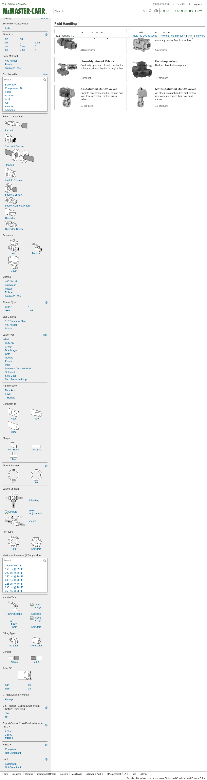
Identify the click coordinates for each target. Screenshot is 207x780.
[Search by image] (156, 11)
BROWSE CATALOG (16, 4)
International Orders (46, 774)
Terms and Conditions (176, 778)
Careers (64, 774)
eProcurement (114, 774)
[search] (45, 80)
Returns (29, 774)
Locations (16, 774)
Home (5, 774)
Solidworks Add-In (94, 774)
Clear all (44, 18)
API (126, 774)
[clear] (144, 11)
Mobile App (77, 774)
